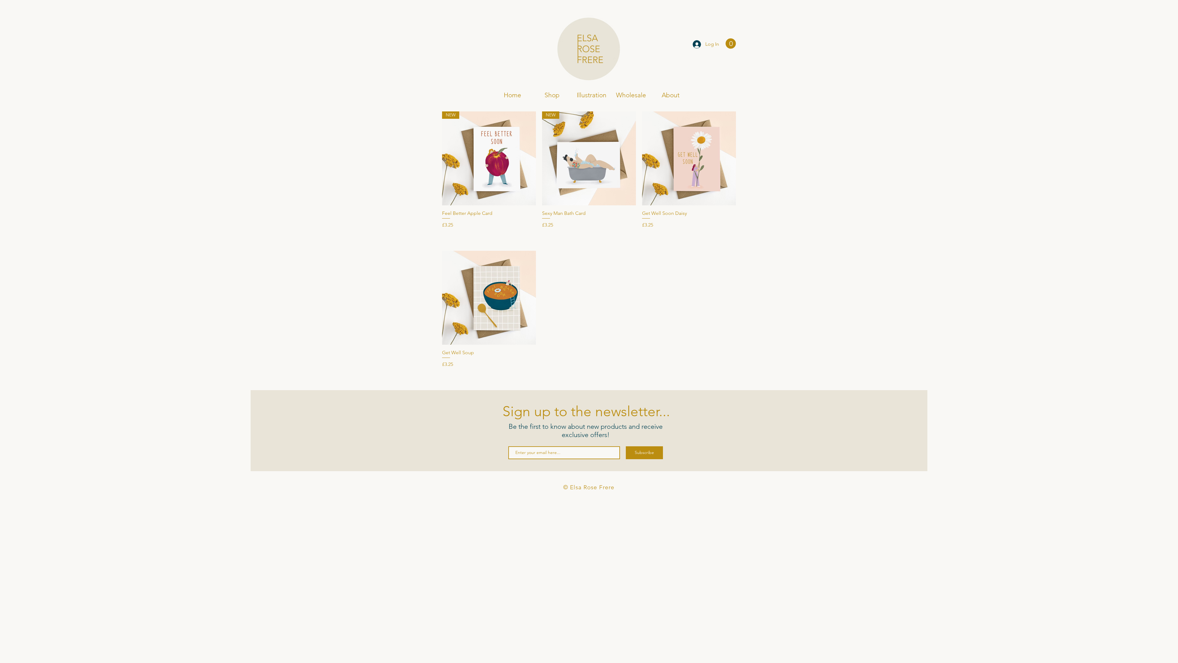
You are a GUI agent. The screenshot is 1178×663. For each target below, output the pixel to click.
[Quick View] (689, 158)
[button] (731, 43)
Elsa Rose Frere (478, 45)
